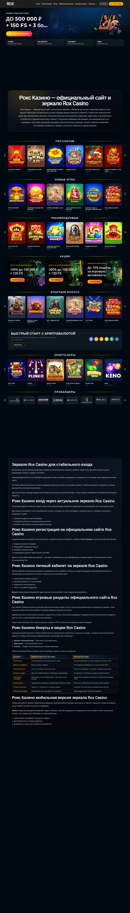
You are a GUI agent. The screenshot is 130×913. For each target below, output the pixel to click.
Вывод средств (81, 4)
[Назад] (5, 155)
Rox (10, 4)
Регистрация (47, 4)
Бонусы (92, 4)
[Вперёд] (125, 155)
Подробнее (18, 344)
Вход (55, 4)
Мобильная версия (66, 4)
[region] (65, 159)
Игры (38, 4)
